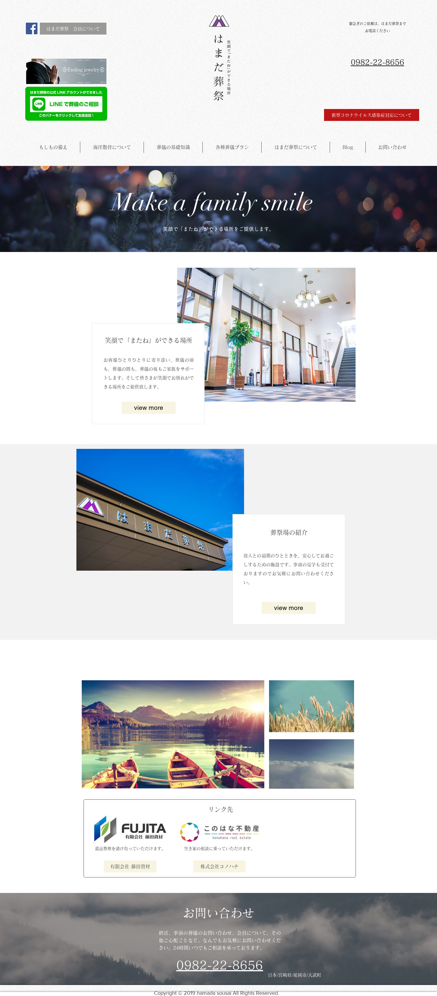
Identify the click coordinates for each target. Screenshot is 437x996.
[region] (173, 734)
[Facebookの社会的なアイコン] (31, 28)
